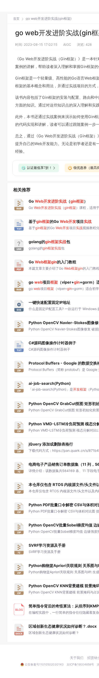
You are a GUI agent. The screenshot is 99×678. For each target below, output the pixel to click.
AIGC (67, 44)
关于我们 (76, 658)
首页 (16, 18)
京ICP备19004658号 (80, 664)
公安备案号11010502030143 (44, 664)
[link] (16, 18)
